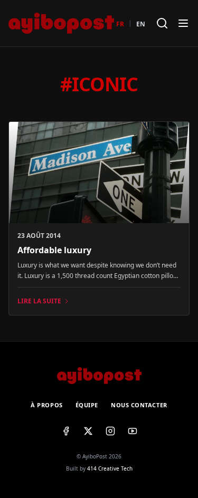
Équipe (87, 405)
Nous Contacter (139, 405)
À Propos (46, 405)
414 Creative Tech (110, 468)
